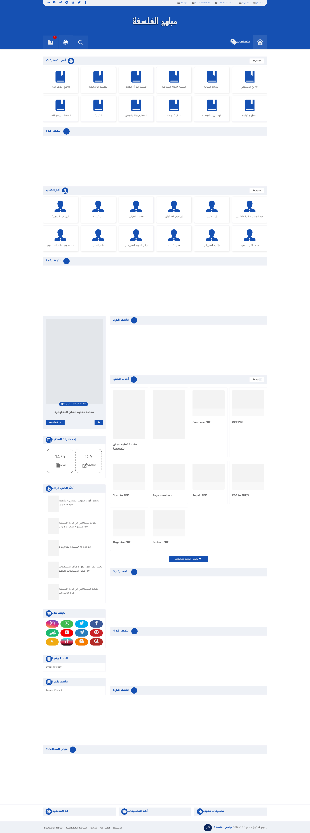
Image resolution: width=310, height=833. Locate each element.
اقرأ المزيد (57, 422)
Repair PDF (199, 495)
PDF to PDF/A (240, 495)
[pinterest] (66, 3)
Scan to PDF (121, 495)
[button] (65, 42)
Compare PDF (201, 422)
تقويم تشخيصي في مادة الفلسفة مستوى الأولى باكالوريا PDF (77, 525)
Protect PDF (160, 542)
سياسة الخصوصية (225, 3)
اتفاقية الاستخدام (202, 3)
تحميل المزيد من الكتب (187, 559)
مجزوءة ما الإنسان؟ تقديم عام (75, 547)
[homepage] (260, 42)
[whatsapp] (66, 624)
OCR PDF (237, 422)
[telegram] (60, 3)
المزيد (259, 61)
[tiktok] (66, 642)
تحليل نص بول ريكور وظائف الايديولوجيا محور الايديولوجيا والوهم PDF (80, 569)
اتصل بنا (245, 3)
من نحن (259, 3)
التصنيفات (243, 42)
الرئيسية (117, 828)
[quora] (96, 642)
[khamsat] (52, 642)
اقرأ (208, 827)
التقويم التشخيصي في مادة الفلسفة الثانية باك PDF (79, 591)
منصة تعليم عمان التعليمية (74, 412)
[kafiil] (52, 633)
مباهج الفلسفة (223, 827)
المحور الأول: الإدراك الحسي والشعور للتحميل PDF (79, 503)
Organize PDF (121, 542)
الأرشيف (183, 3)
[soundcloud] (48, 3)
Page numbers (162, 495)
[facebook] (85, 3)
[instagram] (73, 3)
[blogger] (81, 642)
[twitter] (79, 3)
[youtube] (54, 3)
